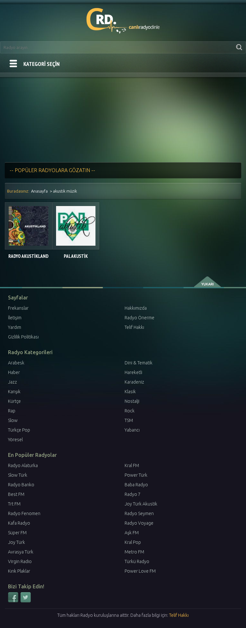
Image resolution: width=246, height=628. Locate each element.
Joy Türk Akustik (141, 503)
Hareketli (133, 372)
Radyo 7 (133, 494)
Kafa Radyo (19, 523)
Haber (14, 372)
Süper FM (17, 532)
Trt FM (14, 503)
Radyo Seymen (139, 513)
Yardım (14, 327)
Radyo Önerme (139, 317)
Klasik (130, 391)
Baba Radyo (136, 484)
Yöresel (15, 439)
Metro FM (134, 551)
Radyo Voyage (139, 523)
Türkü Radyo (137, 561)
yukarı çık (208, 281)
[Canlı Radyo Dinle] (123, 19)
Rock (130, 410)
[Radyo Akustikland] (28, 226)
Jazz (12, 382)
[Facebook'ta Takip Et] (14, 601)
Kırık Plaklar (19, 571)
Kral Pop (133, 542)
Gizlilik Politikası (23, 336)
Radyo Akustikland (28, 256)
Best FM (16, 494)
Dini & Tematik (138, 362)
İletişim (14, 317)
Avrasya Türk (20, 551)
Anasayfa (39, 191)
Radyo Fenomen (24, 513)
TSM (129, 420)
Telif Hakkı (134, 327)
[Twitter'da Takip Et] (25, 601)
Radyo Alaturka (23, 465)
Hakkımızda (136, 308)
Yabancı (132, 430)
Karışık (14, 391)
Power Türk (136, 475)
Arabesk (16, 362)
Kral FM (132, 465)
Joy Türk (16, 542)
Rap (11, 410)
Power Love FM (140, 571)
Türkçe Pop (19, 430)
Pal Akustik (76, 256)
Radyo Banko (21, 484)
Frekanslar (18, 308)
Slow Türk (17, 475)
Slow (13, 420)
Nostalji (132, 401)
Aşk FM (132, 532)
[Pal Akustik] (76, 226)
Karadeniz (134, 382)
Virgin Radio (20, 561)
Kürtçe (14, 401)
